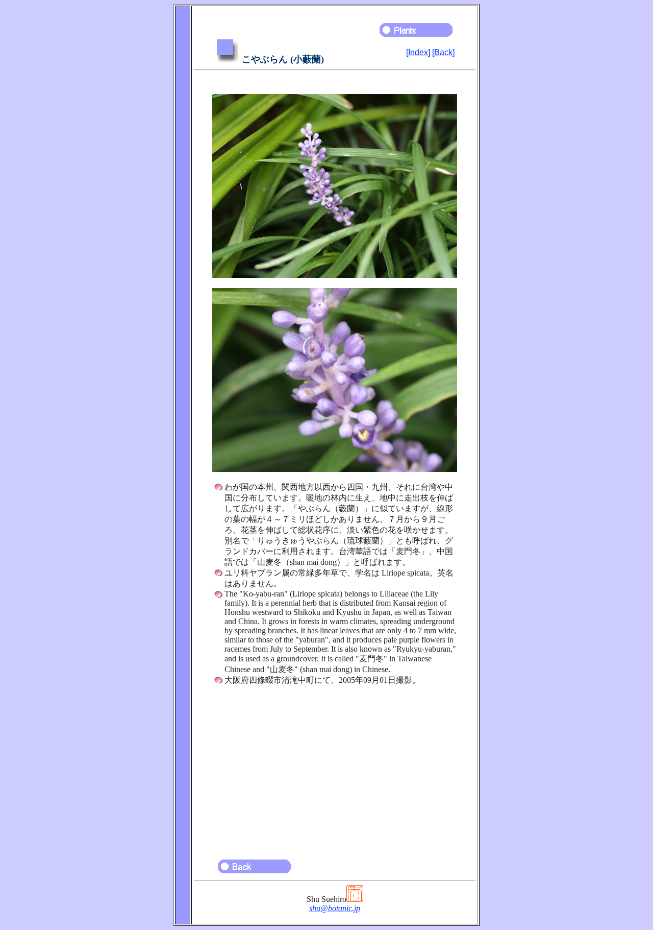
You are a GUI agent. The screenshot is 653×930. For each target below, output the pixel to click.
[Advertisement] (334, 767)
